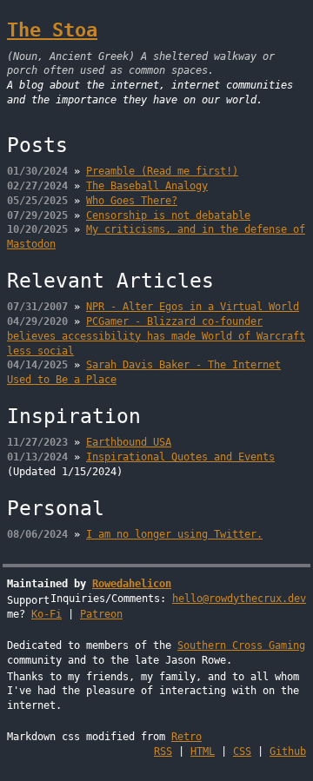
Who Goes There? (131, 201)
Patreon (101, 614)
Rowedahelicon (131, 584)
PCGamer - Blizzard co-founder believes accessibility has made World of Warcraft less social (156, 336)
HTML (202, 751)
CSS (242, 751)
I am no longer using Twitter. (174, 534)
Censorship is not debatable (168, 215)
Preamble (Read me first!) (162, 171)
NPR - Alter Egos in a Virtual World (192, 307)
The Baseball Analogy (147, 186)
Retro (186, 737)
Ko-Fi (46, 614)
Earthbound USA (128, 442)
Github (288, 751)
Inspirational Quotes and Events (180, 457)
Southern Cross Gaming (241, 645)
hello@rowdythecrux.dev (239, 598)
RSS (163, 751)
